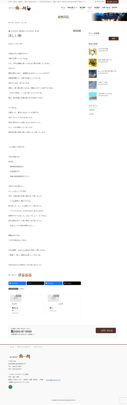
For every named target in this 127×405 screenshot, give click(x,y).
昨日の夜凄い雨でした (105, 60)
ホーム (12, 347)
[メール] (10, 387)
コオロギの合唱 (103, 48)
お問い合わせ (113, 1)
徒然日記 (77, 31)
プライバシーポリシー (24, 347)
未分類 (91, 114)
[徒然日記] (15, 298)
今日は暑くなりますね (105, 93)
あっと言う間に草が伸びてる (107, 71)
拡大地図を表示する (53, 380)
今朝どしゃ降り (103, 82)
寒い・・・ (54, 308)
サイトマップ (38, 347)
